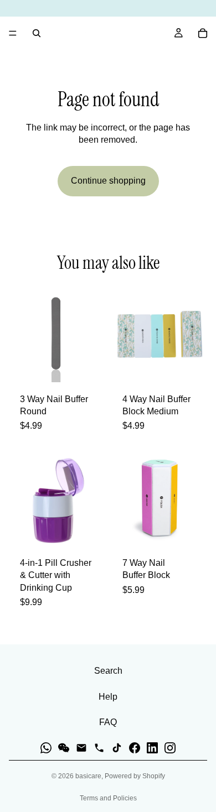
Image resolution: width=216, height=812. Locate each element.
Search (108, 670)
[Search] (36, 33)
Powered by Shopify (135, 776)
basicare (88, 776)
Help (108, 696)
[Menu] (12, 33)
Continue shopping (108, 180)
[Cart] (203, 33)
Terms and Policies (108, 798)
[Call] (99, 747)
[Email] (81, 747)
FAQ (108, 722)
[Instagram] (170, 747)
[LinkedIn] (152, 747)
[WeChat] (63, 747)
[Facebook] (134, 747)
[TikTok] (116, 747)
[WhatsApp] (46, 747)
